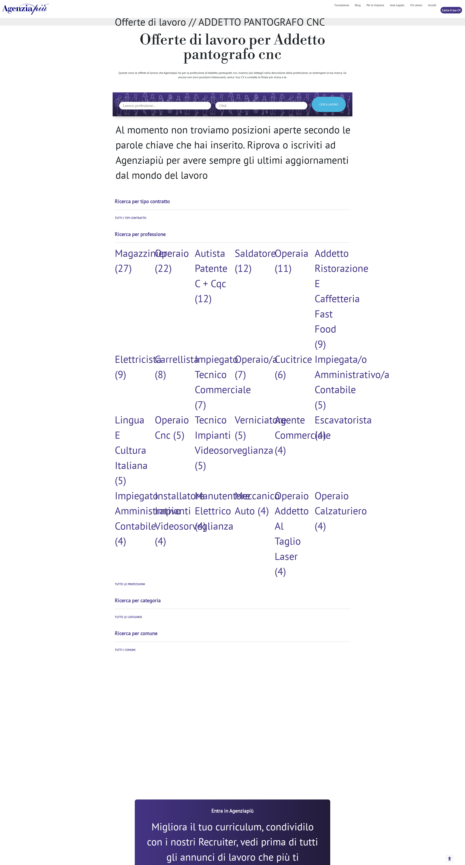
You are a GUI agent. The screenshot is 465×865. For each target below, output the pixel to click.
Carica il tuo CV (451, 10)
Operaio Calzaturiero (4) (341, 510)
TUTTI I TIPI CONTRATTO (130, 218)
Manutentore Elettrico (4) (222, 510)
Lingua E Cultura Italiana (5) (131, 450)
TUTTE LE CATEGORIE (128, 617)
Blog (358, 5)
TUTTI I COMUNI (125, 650)
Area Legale (397, 5)
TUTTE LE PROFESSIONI (130, 584)
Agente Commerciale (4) (303, 434)
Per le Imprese (375, 5)
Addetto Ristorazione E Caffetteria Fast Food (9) (341, 298)
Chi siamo (416, 5)
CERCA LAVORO (328, 104)
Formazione (342, 5)
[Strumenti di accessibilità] (449, 858)
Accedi (432, 5)
